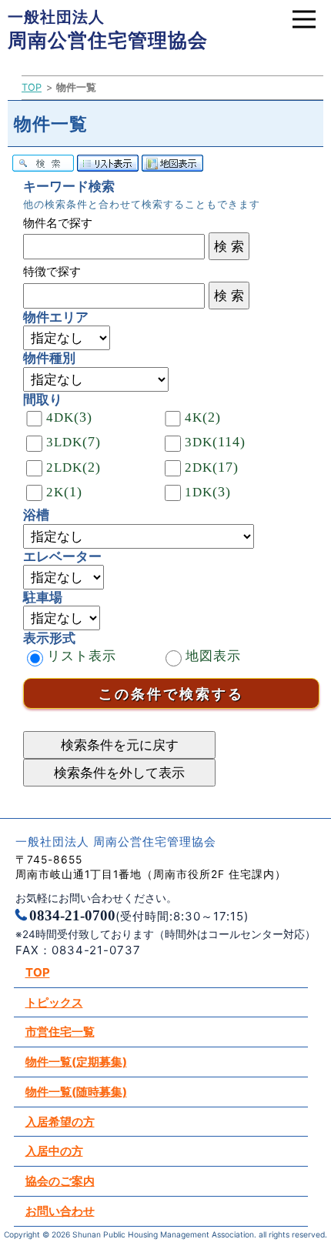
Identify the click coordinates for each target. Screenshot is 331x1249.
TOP (32, 87)
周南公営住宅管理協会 (108, 30)
